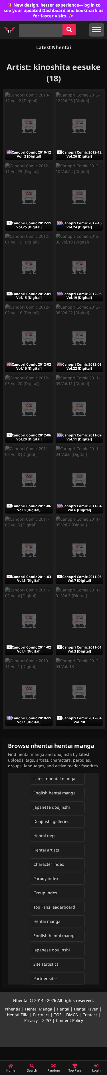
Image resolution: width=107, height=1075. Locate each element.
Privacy (31, 1020)
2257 (46, 1020)
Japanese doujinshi (51, 807)
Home (10, 1070)
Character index (48, 864)
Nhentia (13, 1009)
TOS (58, 1014)
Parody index (45, 878)
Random (53, 1070)
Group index (45, 892)
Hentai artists (46, 850)
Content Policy (69, 1020)
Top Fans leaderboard (54, 907)
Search (32, 1070)
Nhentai (21, 1000)
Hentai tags (44, 835)
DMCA (72, 1014)
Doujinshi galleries (51, 821)
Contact (89, 1014)
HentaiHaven (86, 1009)
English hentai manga (54, 793)
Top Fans (75, 1070)
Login (96, 1070)
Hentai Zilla (18, 1014)
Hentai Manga (38, 1009)
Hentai (63, 1009)
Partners (41, 1014)
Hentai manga (46, 921)
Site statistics (45, 964)
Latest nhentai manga (54, 778)
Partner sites (45, 978)
